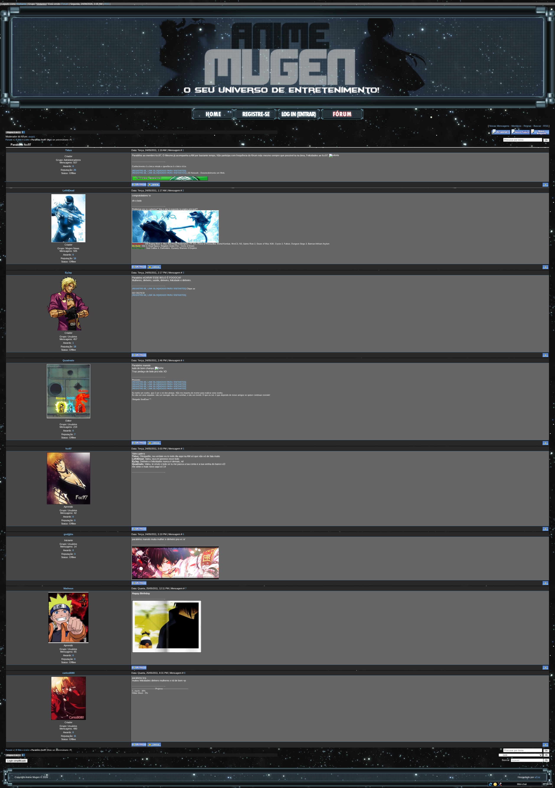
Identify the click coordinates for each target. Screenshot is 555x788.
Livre (26, 140)
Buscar (537, 126)
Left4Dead (68, 190)
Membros (516, 126)
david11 (31, 137)
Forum (64, 4)
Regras (527, 126)
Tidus (68, 150)
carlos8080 (68, 673)
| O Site (18, 140)
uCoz (537, 777)
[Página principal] (153, 184)
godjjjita (68, 534)
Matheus (68, 588)
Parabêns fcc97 (38, 140)
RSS (106, 4)
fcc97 (68, 448)
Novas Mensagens (499, 126)
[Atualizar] (490, 785)
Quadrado (68, 360)
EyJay (68, 272)
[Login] (299, 118)
